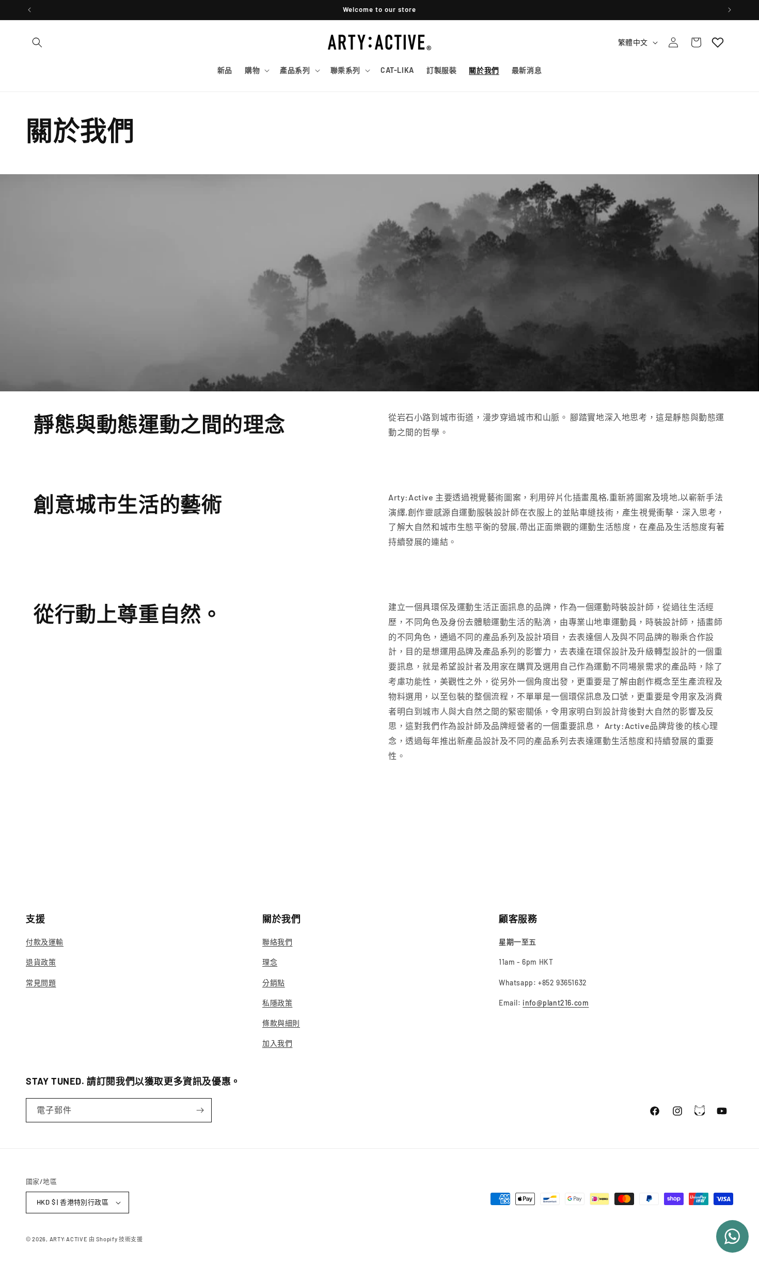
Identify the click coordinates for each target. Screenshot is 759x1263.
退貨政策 (41, 961)
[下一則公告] (729, 10)
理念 (269, 961)
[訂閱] (199, 1110)
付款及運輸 (45, 941)
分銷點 (273, 982)
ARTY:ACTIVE (69, 1239)
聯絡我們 (277, 941)
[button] (37, 42)
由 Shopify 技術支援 (116, 1239)
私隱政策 (277, 1002)
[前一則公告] (29, 10)
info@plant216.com (556, 1002)
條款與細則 (281, 1022)
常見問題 (41, 982)
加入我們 (277, 1043)
